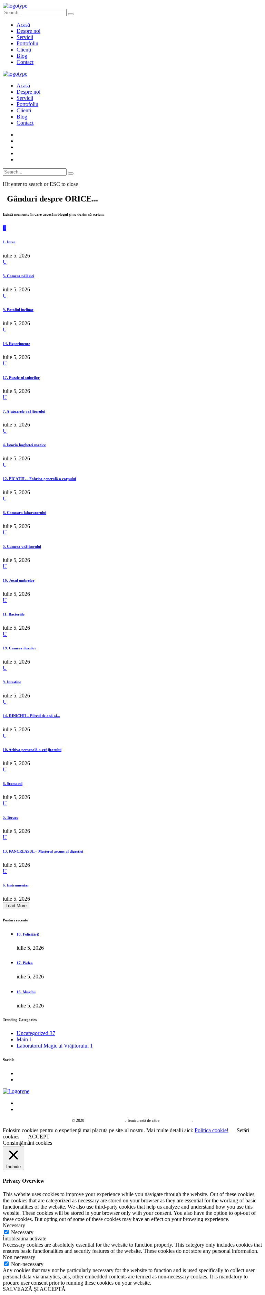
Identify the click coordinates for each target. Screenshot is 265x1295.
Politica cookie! (211, 1130)
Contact (25, 62)
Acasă (23, 25)
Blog (22, 56)
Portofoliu (27, 43)
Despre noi (28, 31)
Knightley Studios (176, 1120)
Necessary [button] (14, 1225)
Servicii (25, 37)
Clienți (24, 50)
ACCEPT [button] (39, 1136)
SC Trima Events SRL (105, 1120)
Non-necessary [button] (19, 1257)
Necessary (22, 1232)
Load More (16, 905)
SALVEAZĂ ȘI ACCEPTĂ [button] (34, 1289)
